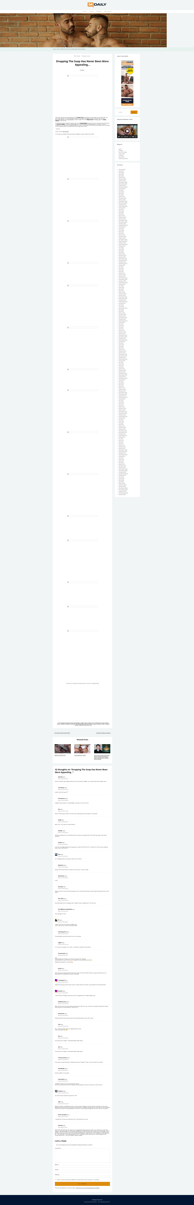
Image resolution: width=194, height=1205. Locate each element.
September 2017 (123, 320)
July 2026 (121, 171)
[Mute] (133, 136)
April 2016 (121, 348)
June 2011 (121, 440)
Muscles (67, 724)
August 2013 (122, 399)
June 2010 (121, 459)
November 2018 (123, 308)
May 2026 (121, 174)
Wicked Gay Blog (123, 158)
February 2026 (122, 179)
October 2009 (122, 472)
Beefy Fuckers (107, 11)
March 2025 (122, 196)
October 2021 (122, 262)
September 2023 (123, 225)
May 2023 (121, 231)
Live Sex (84, 11)
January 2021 (122, 276)
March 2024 (122, 215)
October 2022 (122, 242)
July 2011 (121, 438)
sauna (95, 724)
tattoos (81, 725)
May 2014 (121, 384)
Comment (58, 1148)
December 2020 (123, 277)
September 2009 (123, 473)
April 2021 (121, 271)
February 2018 (122, 314)
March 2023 (122, 234)
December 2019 (123, 297)
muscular (72, 724)
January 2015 (122, 371)
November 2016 (123, 336)
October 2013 (122, 395)
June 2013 (121, 402)
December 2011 (123, 430)
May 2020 (121, 289)
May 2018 (121, 309)
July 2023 (121, 228)
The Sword (121, 157)
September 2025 (123, 187)
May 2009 (121, 480)
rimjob (86, 724)
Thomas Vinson (62, 1057)
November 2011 (123, 432)
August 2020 (122, 284)
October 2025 (122, 185)
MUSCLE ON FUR (60, 755)
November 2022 (123, 241)
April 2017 (121, 328)
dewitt (78, 56)
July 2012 (121, 419)
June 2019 (121, 306)
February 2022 (122, 255)
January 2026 (122, 180)
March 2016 (122, 349)
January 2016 (122, 352)
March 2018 (122, 312)
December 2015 (123, 354)
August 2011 (122, 437)
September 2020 (123, 282)
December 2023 (123, 220)
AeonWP (108, 1201)
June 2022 (121, 249)
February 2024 (122, 217)
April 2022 (121, 252)
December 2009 (123, 469)
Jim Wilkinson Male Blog (65, 909)
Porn (82, 70)
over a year (73, 124)
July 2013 (121, 400)
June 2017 (121, 325)
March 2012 (122, 426)
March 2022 (122, 254)
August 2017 (122, 322)
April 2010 (121, 462)
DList (120, 149)
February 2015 (122, 370)
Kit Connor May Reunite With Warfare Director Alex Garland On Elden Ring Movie (101, 757)
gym (93, 723)
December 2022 (123, 239)
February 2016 (122, 351)
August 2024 (122, 207)
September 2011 (123, 435)
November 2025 (123, 183)
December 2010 (123, 449)
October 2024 (122, 204)
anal (62, 723)
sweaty (77, 725)
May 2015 (121, 365)
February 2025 (122, 198)
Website (57, 1174)
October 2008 (122, 491)
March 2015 (122, 368)
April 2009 (121, 481)
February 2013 (122, 408)
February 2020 (122, 293)
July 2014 (121, 381)
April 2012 (121, 424)
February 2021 (122, 274)
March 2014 (122, 387)
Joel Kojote (61, 1079)
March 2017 (122, 330)
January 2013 (122, 410)
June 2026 (121, 172)
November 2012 (123, 413)
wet (91, 725)
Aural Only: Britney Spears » (103, 732)
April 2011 (121, 443)
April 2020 (121, 290)
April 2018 (121, 311)
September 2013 (123, 397)
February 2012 (122, 427)
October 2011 (122, 434)
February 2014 (122, 389)
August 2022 (122, 246)
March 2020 (122, 292)
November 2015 (123, 356)
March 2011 (122, 445)
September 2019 (123, 301)
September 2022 (123, 244)
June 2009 (121, 478)
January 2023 (122, 238)
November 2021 (123, 260)
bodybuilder (77, 723)
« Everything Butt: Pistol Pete (62, 732)
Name (57, 1164)
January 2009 (122, 486)
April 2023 (121, 233)
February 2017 (122, 332)
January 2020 (122, 295)
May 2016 (121, 346)
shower (99, 724)
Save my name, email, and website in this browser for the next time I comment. (78, 1179)
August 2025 (122, 188)
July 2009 (121, 477)
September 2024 (123, 206)
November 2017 (123, 317)
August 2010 (122, 456)
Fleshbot (121, 150)
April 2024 (121, 214)
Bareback (99, 11)
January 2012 (122, 429)
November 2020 (123, 279)
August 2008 (122, 494)
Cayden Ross (83, 723)
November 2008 (123, 489)
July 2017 (121, 324)
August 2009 (122, 475)
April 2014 (121, 386)
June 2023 (121, 230)
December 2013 (123, 392)
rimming (91, 724)
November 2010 (123, 451)
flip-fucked (70, 119)
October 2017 (122, 319)
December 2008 (123, 488)
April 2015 (121, 367)
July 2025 (121, 190)
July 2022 (121, 247)
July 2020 (121, 285)
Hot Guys (91, 11)
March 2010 (122, 464)
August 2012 (122, 418)
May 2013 (121, 403)
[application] (127, 131)
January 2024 (122, 218)
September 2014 (123, 378)
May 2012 (121, 422)
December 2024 (123, 201)
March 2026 (122, 177)
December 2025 (123, 182)
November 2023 (123, 222)
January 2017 (122, 333)
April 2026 (121, 175)
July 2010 (121, 457)
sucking (107, 724)
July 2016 (121, 343)
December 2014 (123, 373)
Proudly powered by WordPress (90, 1201)
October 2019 (122, 300)
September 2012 (123, 416)
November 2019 (123, 298)
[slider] (126, 136)
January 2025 (122, 199)
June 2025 (121, 191)
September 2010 (123, 454)
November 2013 (123, 394)
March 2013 (122, 406)
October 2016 (122, 338)
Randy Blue (66, 131)
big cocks (65, 723)
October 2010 (122, 453)
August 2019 (122, 303)
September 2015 (123, 359)
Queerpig (121, 155)
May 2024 (121, 212)
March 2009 (122, 483)
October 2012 (122, 414)
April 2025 (121, 195)
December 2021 (123, 258)
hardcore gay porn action (102, 723)
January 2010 (122, 467)
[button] (127, 131)
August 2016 (122, 341)
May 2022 (121, 250)
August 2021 (122, 265)
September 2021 (123, 263)
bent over (98, 119)
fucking (90, 723)
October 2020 (122, 281)
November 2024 (123, 203)
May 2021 (121, 269)
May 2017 (121, 327)
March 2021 (122, 273)
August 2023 (122, 226)
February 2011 (122, 446)
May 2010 (121, 461)
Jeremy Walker (61, 724)
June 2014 (121, 383)
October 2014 (122, 376)
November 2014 (123, 375)
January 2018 (122, 316)
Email (57, 1169)
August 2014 (122, 379)
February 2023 (122, 236)
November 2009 (123, 470)
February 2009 (122, 485)
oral (76, 724)
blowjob (71, 723)
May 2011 (121, 442)
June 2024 (121, 211)
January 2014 (122, 391)
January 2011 (122, 448)
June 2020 (121, 287)
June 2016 (121, 344)
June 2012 (121, 421)
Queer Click (122, 153)
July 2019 (121, 305)
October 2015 (122, 357)
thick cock (86, 725)
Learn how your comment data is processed (87, 1188)
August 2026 (122, 169)
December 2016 (123, 335)
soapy (103, 724)
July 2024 (121, 209)
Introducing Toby (80, 755)
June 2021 (121, 268)
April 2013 (121, 405)
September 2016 (123, 340)
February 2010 (122, 465)
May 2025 (121, 193)
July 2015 (121, 362)
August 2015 (122, 360)
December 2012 (123, 411)
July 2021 (121, 266)
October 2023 (122, 223)
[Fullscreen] (135, 136)
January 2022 (122, 257)
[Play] (119, 136)
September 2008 (123, 493)
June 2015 (121, 363)
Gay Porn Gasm (123, 152)
